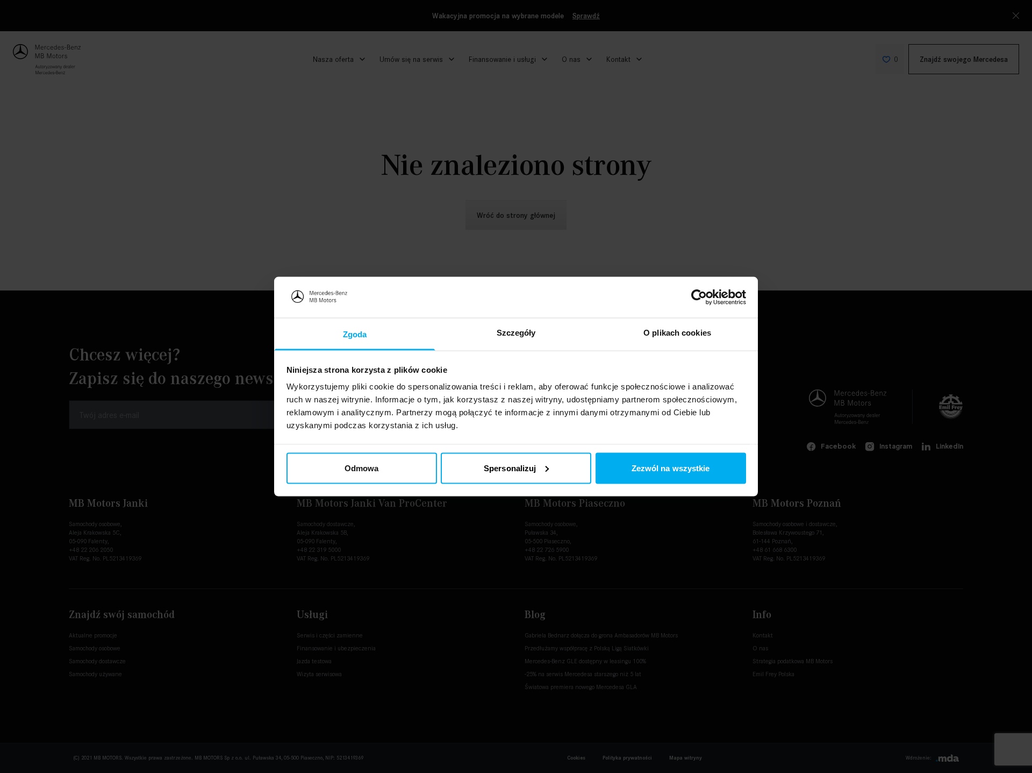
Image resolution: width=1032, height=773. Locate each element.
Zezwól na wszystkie (671, 467)
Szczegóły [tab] (516, 332)
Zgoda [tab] (355, 334)
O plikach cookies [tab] (677, 332)
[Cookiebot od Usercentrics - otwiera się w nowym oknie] (699, 297)
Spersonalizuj (510, 467)
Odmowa (362, 467)
